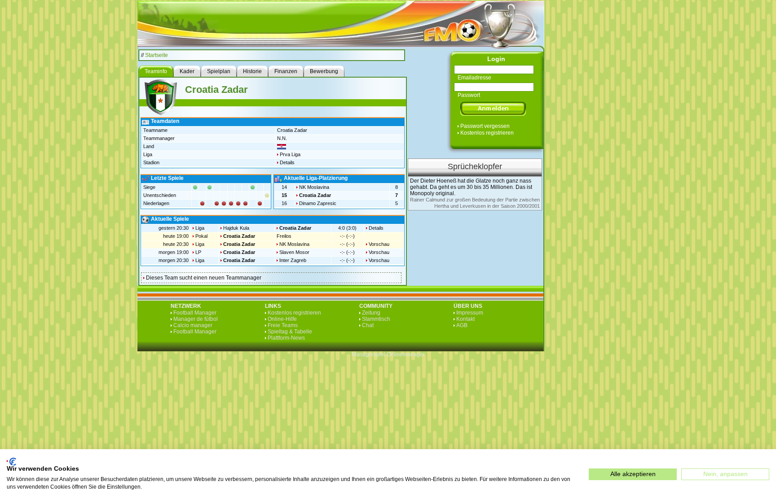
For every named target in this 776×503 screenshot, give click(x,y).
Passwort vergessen (485, 126)
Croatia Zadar (315, 195)
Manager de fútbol (195, 319)
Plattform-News (286, 338)
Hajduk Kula (236, 228)
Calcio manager (192, 325)
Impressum (469, 313)
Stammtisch (376, 319)
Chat (368, 325)
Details (287, 162)
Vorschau (379, 244)
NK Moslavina (314, 187)
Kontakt (465, 319)
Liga (199, 228)
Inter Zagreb (292, 260)
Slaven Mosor (294, 252)
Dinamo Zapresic (317, 203)
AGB (461, 325)
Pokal (201, 236)
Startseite (156, 55)
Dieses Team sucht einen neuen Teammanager (203, 278)
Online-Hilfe (282, 319)
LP (198, 252)
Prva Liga (290, 154)
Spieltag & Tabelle (290, 331)
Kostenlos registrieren (487, 133)
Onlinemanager (406, 354)
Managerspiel (368, 354)
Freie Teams (283, 325)
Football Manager (194, 313)
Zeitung (371, 313)
